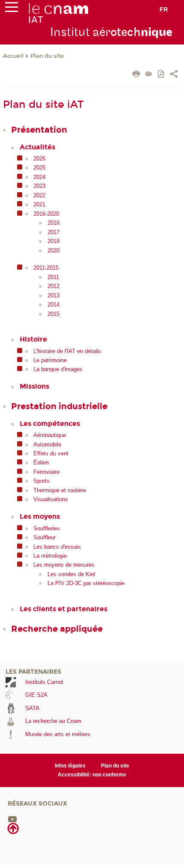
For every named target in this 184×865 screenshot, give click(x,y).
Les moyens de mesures (64, 565)
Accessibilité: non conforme (92, 775)
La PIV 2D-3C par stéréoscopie (86, 583)
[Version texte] (148, 75)
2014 (53, 304)
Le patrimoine (50, 360)
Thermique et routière (59, 490)
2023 (39, 186)
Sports (41, 481)
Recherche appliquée (57, 629)
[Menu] (12, 9)
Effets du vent (50, 453)
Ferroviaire (46, 472)
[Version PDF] (161, 75)
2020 (53, 250)
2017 (53, 232)
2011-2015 (46, 268)
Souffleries (46, 528)
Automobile (47, 444)
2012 (53, 286)
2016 (53, 223)
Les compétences (50, 423)
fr (164, 9)
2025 (39, 167)
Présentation (39, 130)
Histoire (33, 339)
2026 (39, 158)
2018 (53, 241)
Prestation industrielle (59, 406)
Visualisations (50, 499)
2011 (53, 277)
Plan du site (47, 56)
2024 (39, 177)
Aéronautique (49, 435)
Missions (34, 386)
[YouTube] (12, 819)
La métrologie (50, 556)
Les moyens (40, 516)
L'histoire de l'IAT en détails (67, 351)
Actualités (37, 147)
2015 (53, 314)
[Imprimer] (136, 75)
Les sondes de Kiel (71, 574)
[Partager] (174, 75)
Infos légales (70, 766)
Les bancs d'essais (57, 547)
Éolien (41, 462)
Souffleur (44, 537)
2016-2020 (46, 214)
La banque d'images (58, 369)
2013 (53, 295)
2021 (39, 204)
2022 (39, 195)
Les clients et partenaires (63, 609)
